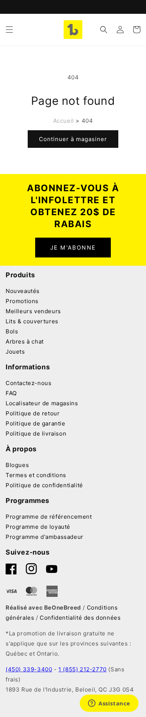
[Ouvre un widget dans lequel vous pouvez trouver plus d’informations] (109, 704)
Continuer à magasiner (73, 139)
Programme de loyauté (38, 526)
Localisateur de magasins (42, 403)
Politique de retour (33, 413)
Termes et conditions (36, 475)
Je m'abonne (73, 247)
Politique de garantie (36, 423)
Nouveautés (23, 291)
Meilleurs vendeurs (33, 311)
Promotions (22, 301)
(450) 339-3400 (29, 669)
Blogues (17, 465)
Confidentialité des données (80, 617)
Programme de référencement (49, 516)
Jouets (15, 351)
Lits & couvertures (32, 321)
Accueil (63, 120)
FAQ (11, 393)
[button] (9, 29)
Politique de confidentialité (44, 485)
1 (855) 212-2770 (82, 669)
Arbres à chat (25, 341)
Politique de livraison (36, 433)
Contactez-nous (28, 383)
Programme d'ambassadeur (44, 536)
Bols (12, 331)
